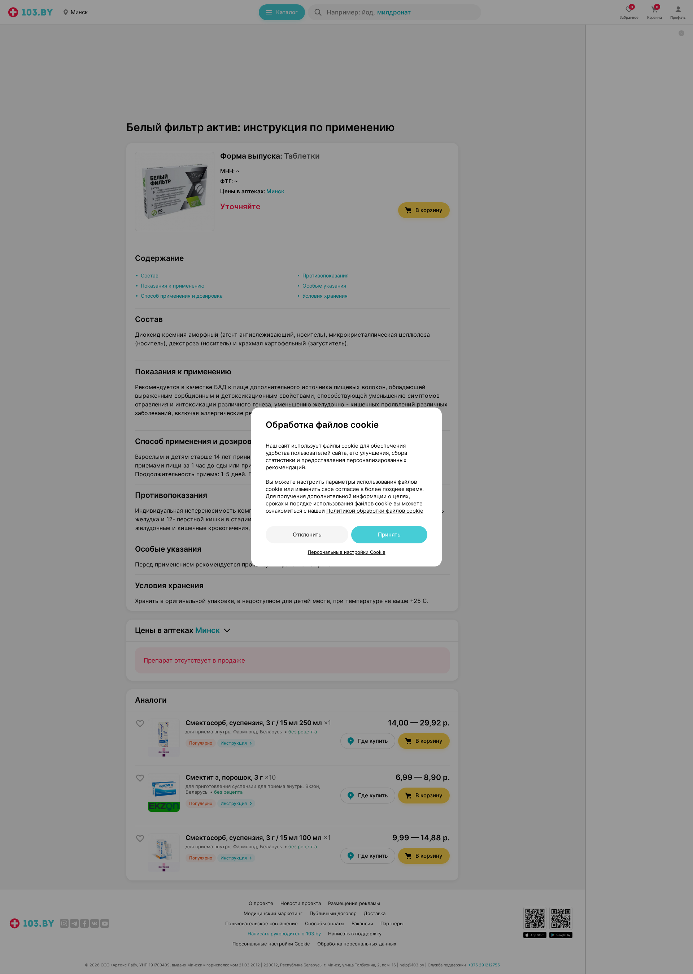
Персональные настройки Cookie (346, 552)
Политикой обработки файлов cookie (374, 510)
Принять (389, 534)
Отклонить (307, 534)
